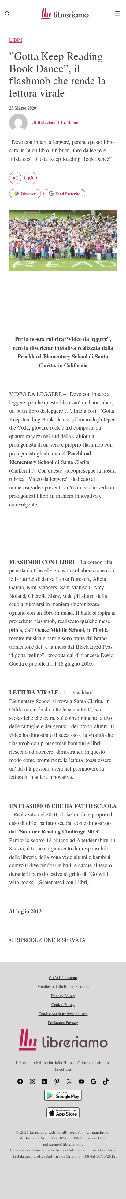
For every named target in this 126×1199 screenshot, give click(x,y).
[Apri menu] (117, 14)
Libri (15, 40)
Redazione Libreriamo (58, 122)
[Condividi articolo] (15, 178)
